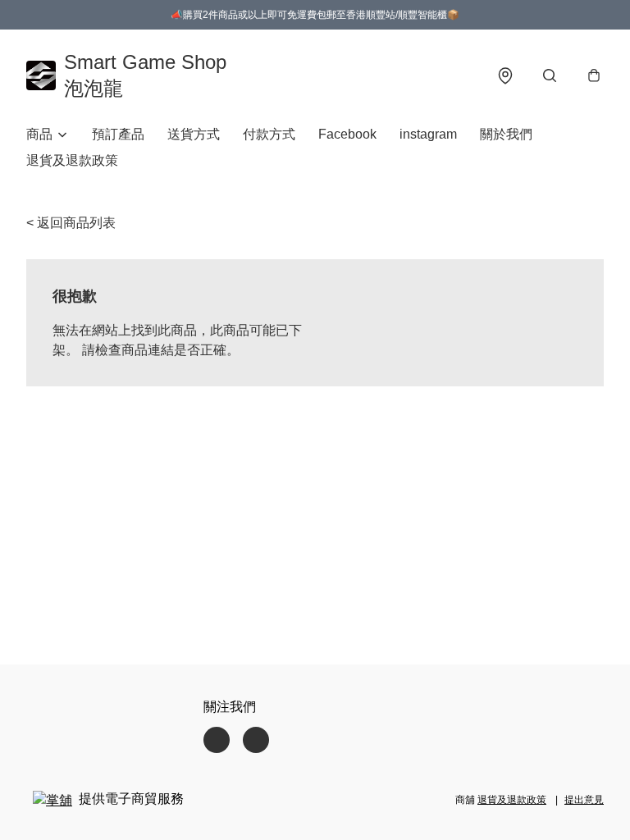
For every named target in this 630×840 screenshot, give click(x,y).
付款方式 (269, 134)
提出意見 (584, 800)
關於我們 (506, 134)
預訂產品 (118, 134)
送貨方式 (193, 134)
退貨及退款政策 (72, 160)
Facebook (347, 134)
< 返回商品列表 (71, 223)
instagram (428, 134)
